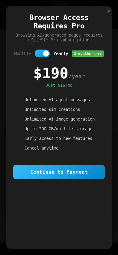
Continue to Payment (59, 172)
